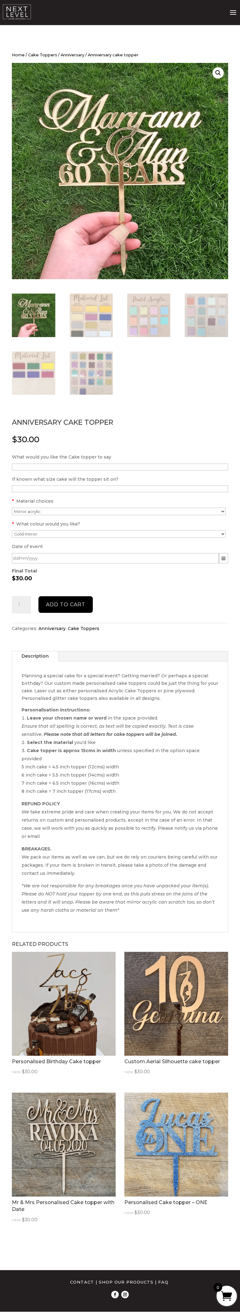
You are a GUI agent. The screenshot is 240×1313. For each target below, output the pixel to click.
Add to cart (65, 605)
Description (35, 656)
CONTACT (82, 1282)
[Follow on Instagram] (125, 1294)
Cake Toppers (42, 55)
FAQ (163, 1282)
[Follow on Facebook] (115, 1294)
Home (18, 55)
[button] (218, 73)
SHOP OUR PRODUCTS (126, 1282)
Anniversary (72, 55)
